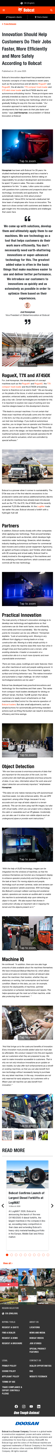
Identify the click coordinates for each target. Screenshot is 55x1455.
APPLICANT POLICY (10, 1376)
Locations (35, 1327)
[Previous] (3, 1206)
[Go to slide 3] (16, 1255)
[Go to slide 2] (11, 1255)
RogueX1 (43, 84)
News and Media (37, 1332)
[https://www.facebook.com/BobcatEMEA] (16, 1407)
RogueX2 (6, 87)
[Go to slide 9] (43, 1255)
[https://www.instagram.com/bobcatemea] (23, 1407)
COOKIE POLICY (9, 1371)
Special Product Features (38, 1350)
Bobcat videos (37, 1338)
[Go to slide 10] (48, 1255)
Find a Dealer (8, 1332)
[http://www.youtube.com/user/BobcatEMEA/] (31, 1407)
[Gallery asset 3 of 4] (31, 1135)
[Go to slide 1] (7, 1255)
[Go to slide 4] (20, 1255)
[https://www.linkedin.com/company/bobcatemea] (38, 1407)
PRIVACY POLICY (9, 1366)
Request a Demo (10, 1338)
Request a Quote (10, 1327)
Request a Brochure (12, 1343)
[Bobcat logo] (26, 10)
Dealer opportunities (40, 1366)
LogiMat (41, 506)
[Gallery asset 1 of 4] (7, 1135)
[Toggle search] (50, 10)
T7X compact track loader (36, 87)
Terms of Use (8, 1382)
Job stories (35, 1343)
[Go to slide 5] (25, 1255)
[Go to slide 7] (34, 1255)
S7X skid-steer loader (11, 90)
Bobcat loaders (9, 705)
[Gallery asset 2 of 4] (19, 1135)
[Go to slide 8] (39, 1255)
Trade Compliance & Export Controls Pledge (12, 1390)
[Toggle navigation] (4, 10)
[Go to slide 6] (30, 1255)
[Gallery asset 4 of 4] (43, 1135)
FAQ (31, 1371)
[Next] (51, 1206)
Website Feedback (38, 1376)
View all (7, 1263)
